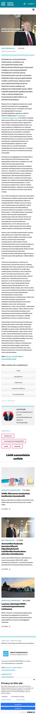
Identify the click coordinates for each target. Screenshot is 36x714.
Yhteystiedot (7, 677)
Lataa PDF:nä (5, 431)
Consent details (6, 700)
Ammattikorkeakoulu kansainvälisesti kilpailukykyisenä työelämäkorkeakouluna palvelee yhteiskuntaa (13, 548)
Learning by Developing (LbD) (14, 441)
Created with (7, 400)
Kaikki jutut (6, 674)
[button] (18, 370)
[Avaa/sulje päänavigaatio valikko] (33, 10)
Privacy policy (20, 700)
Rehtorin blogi (8, 48)
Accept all (18, 704)
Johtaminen (8, 436)
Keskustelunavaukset (11, 490)
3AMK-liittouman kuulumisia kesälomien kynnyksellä (15, 494)
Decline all (18, 708)
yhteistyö (17, 446)
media (6, 446)
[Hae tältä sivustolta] (24, 3)
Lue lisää (4, 509)
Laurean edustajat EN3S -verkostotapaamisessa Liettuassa (14, 606)
